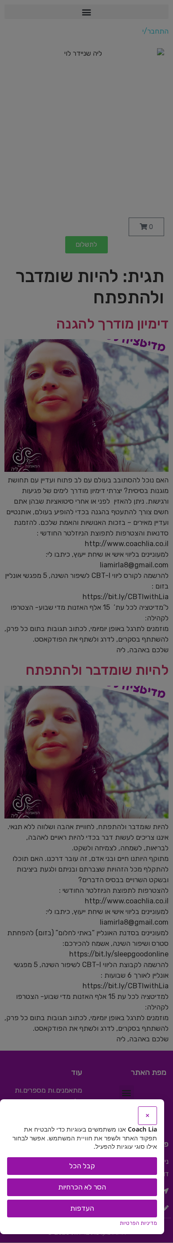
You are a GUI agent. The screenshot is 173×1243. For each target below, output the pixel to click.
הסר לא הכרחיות (82, 1187)
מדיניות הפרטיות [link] (138, 1223)
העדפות (82, 1208)
